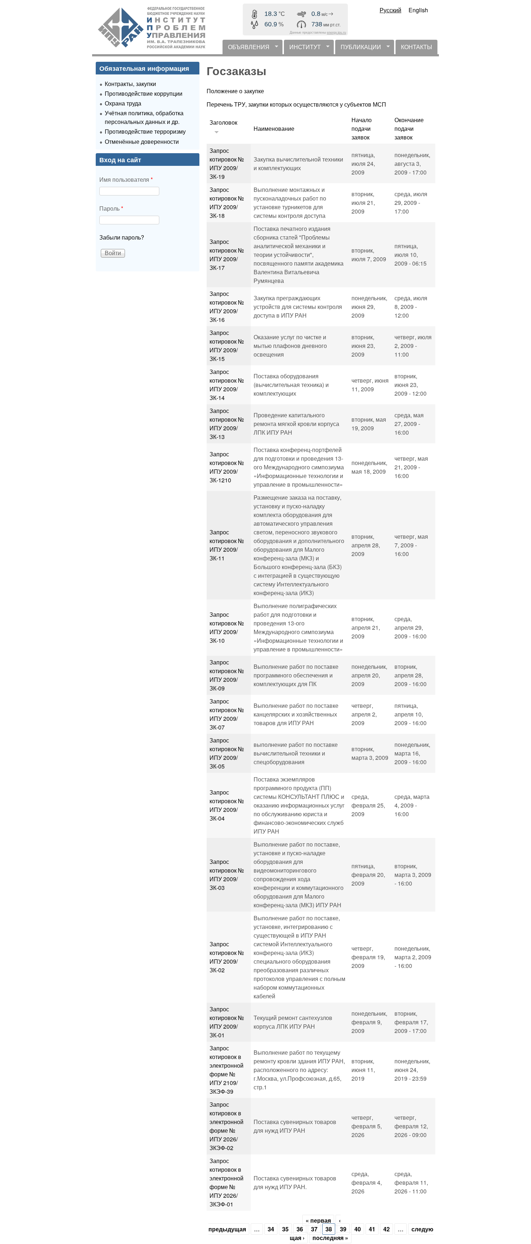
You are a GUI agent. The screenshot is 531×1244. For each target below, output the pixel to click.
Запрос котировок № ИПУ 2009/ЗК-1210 (227, 467)
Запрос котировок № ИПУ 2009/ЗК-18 (227, 202)
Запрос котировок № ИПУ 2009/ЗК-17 (227, 254)
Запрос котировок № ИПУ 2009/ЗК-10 (227, 627)
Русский (390, 10)
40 (357, 1229)
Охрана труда (123, 103)
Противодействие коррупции (143, 93)
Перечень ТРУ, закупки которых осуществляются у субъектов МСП (296, 104)
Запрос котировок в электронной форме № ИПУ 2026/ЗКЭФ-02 (226, 1126)
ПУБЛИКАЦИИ (358, 48)
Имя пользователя (126, 179)
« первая (318, 1220)
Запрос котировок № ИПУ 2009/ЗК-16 (227, 306)
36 (300, 1229)
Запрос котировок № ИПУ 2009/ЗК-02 (227, 957)
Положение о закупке (235, 91)
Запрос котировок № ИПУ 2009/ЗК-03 (227, 874)
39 (343, 1229)
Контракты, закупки (130, 83)
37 (314, 1229)
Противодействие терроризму (145, 131)
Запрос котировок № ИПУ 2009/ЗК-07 (227, 714)
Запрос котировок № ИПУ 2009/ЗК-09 (227, 675)
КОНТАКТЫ (416, 47)
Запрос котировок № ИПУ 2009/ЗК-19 (227, 163)
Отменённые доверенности (142, 141)
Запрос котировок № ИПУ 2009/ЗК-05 (227, 753)
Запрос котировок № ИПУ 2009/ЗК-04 (227, 805)
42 (386, 1229)
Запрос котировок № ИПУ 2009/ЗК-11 (227, 545)
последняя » (330, 1238)
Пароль (111, 208)
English (418, 10)
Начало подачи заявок (361, 128)
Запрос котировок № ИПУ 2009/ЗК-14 (227, 384)
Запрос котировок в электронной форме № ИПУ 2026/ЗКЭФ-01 (226, 1182)
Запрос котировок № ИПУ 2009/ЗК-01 (227, 1022)
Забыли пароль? (121, 237)
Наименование (274, 128)
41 (372, 1229)
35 (285, 1229)
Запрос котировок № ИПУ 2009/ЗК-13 (227, 423)
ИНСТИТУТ (302, 48)
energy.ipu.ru (336, 32)
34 (271, 1229)
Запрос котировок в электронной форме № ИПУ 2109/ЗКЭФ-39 (226, 1070)
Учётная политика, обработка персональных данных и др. (144, 117)
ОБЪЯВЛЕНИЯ (246, 48)
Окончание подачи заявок (409, 128)
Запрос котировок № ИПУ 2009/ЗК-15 (227, 345)
